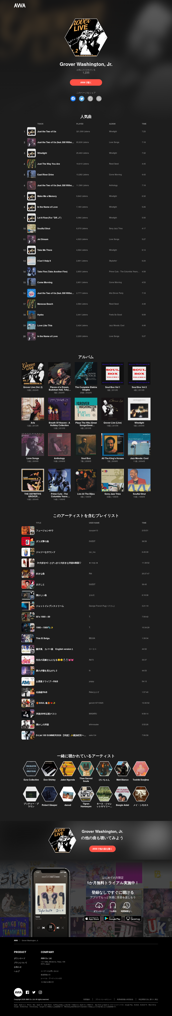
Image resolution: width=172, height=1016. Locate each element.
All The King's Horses (113, 458)
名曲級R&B (41, 692)
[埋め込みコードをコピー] (99, 98)
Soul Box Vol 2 (139, 387)
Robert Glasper (49, 805)
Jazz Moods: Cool (116, 325)
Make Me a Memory (47, 196)
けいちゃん (104, 779)
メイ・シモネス (140, 805)
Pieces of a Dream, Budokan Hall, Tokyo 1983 (59, 390)
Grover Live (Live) (113, 422)
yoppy (91, 681)
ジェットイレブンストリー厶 (50, 605)
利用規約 (86, 999)
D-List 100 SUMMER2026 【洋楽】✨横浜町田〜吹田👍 (63, 735)
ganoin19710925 (96, 702)
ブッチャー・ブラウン (31, 805)
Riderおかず (94, 692)
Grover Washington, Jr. (30, 940)
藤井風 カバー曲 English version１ (55, 649)
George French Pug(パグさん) (102, 605)
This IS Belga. (43, 638)
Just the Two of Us (46, 131)
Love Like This (44, 325)
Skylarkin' (113, 260)
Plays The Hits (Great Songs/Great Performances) (86, 425)
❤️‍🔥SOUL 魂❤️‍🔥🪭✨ (45, 702)
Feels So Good (115, 314)
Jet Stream (42, 239)
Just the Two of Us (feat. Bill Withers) (55, 142)
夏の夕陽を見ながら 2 (46, 670)
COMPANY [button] (47, 952)
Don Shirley (49, 779)
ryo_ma (92, 552)
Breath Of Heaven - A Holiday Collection (59, 424)
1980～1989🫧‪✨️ (44, 627)
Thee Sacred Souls (86, 780)
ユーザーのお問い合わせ (50, 971)
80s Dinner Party (116, 293)
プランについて (20, 962)
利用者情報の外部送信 (125, 999)
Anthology (113, 185)
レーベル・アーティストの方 (51, 978)
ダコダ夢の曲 (42, 541)
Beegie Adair (122, 805)
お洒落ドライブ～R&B (47, 681)
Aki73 (91, 659)
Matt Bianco (123, 779)
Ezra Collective (31, 779)
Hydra (40, 314)
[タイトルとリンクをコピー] (90, 98)
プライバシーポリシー (103, 999)
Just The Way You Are (48, 163)
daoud (67, 805)
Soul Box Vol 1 (112, 387)
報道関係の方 (46, 974)
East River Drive (45, 174)
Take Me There (44, 250)
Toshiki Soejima (141, 779)
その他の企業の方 (47, 982)
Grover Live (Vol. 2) (32, 387)
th (90, 670)
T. (90, 616)
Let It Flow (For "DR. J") (49, 217)
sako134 (92, 735)
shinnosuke (94, 724)
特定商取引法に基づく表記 (148, 999)
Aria (33, 422)
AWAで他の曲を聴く (102, 848)
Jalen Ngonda (68, 779)
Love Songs (114, 142)
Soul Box (86, 458)
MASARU (93, 713)
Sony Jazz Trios (116, 228)
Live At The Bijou (86, 493)
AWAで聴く (86, 82)
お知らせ (18, 966)
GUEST (92, 541)
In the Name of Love (47, 206)
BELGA (92, 638)
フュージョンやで (44, 530)
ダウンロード (19, 958)
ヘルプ (17, 971)
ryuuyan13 (93, 530)
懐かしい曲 (41, 595)
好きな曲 (40, 573)
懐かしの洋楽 (42, 724)
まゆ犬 (92, 595)
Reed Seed (114, 163)
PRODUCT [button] (20, 952)
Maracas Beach (45, 303)
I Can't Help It (44, 260)
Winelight (113, 131)
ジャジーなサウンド (45, 552)
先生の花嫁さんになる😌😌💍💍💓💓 (55, 659)
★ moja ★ (93, 562)
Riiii (90, 573)
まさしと (40, 584)
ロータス (92, 649)
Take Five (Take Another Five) (52, 271)
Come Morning (115, 174)
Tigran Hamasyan (86, 805)
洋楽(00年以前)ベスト (46, 713)
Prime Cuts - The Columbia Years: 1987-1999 (128, 271)
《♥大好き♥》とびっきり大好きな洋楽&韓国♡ (58, 562)
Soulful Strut (43, 228)
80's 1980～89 (43, 616)
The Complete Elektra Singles (86, 388)
